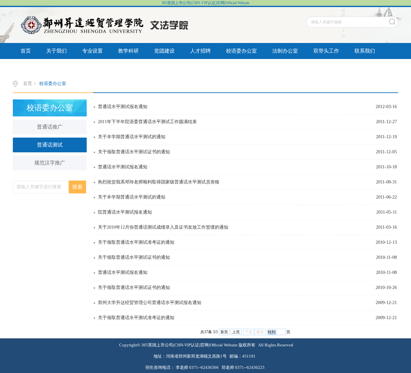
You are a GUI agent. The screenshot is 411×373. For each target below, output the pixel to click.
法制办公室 (285, 51)
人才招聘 (200, 51)
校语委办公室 (241, 51)
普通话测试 (50, 145)
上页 (236, 332)
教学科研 (128, 51)
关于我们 (56, 51)
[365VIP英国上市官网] (105, 24)
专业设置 (92, 51)
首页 (26, 51)
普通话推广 (50, 127)
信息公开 (31, 67)
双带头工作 (326, 51)
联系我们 (364, 51)
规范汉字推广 (49, 162)
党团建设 (164, 51)
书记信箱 (67, 67)
